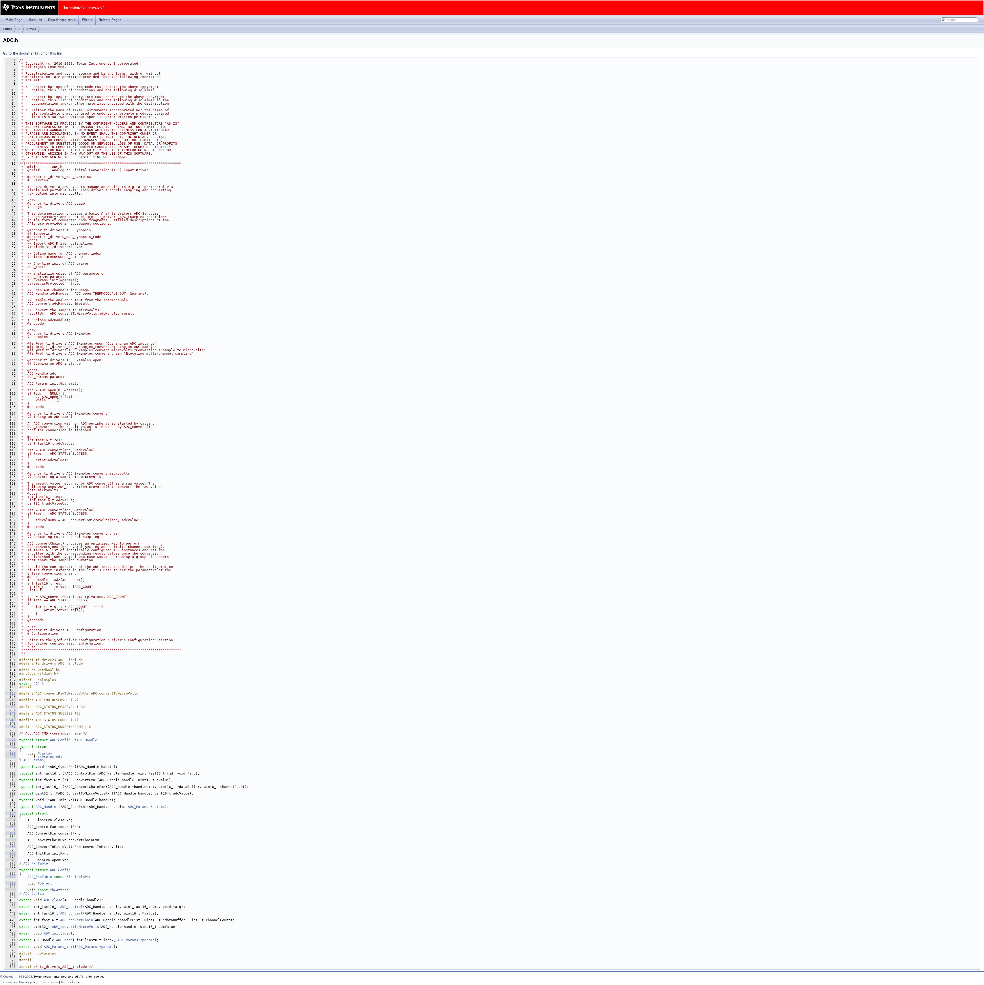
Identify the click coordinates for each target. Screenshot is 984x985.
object (46, 883)
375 (10, 860)
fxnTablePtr (79, 877)
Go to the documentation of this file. (33, 53)
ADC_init (52, 933)
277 (10, 740)
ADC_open (64, 940)
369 (10, 847)
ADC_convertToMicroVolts (75, 927)
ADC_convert (71, 913)
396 (10, 890)
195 (10, 693)
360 (10, 827)
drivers (31, 28)
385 (10, 870)
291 (10, 757)
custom (46, 753)
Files (87, 21)
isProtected (49, 757)
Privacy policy (28, 982)
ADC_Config (33, 893)
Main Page (14, 20)
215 (10, 700)
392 (10, 883)
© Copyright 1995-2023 (16, 976)
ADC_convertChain (76, 920)
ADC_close (53, 900)
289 (10, 753)
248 (10, 720)
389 (10, 877)
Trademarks (8, 982)
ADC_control (71, 907)
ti (19, 28)
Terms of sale (70, 982)
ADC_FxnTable (35, 863)
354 (10, 813)
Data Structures (62, 21)
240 (10, 713)
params (158, 807)
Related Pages (110, 20)
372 (10, 853)
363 (10, 833)
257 (10, 727)
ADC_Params (33, 760)
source (7, 28)
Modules (35, 20)
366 (10, 840)
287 (10, 747)
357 (10, 820)
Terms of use (49, 982)
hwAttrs (59, 890)
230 (10, 707)
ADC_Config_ (61, 740)
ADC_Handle (87, 740)
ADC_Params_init (59, 947)
